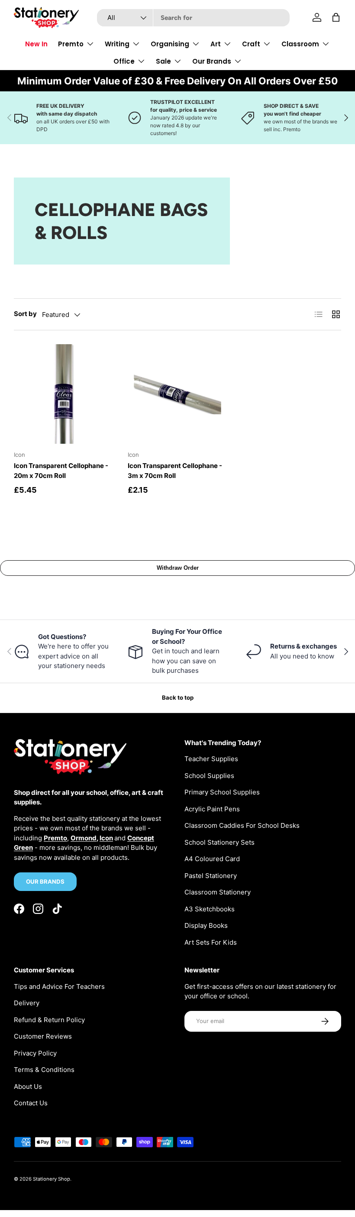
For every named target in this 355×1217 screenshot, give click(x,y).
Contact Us (31, 1103)
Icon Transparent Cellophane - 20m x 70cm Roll (61, 471)
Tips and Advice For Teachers (59, 986)
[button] (335, 17)
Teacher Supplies (211, 759)
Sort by (25, 314)
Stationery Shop (51, 1179)
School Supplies (209, 776)
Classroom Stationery (217, 892)
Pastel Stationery (210, 876)
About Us (28, 1086)
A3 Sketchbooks (209, 909)
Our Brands (45, 881)
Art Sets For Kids (210, 942)
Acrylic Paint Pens (212, 809)
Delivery (26, 1003)
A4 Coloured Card (212, 859)
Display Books (206, 925)
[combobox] (193, 17)
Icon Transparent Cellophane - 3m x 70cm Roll (175, 471)
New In (36, 43)
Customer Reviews (43, 1036)
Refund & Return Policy (49, 1020)
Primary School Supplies (222, 792)
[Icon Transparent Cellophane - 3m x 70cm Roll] (178, 394)
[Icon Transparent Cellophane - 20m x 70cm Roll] (64, 394)
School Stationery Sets (219, 842)
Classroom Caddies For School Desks (242, 825)
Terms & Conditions (44, 1069)
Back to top (178, 697)
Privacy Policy (35, 1053)
